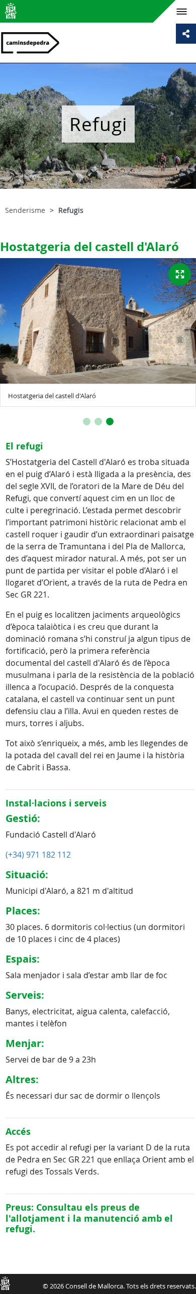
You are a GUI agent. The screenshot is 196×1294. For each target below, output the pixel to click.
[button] (86, 421)
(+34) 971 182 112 (38, 854)
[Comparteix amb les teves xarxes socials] (186, 34)
